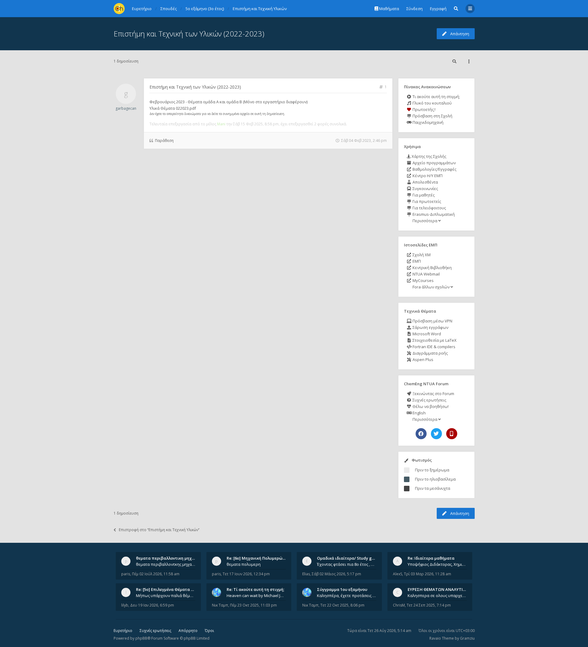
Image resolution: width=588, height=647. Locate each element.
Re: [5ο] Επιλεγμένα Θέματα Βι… (167, 589)
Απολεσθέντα (425, 182)
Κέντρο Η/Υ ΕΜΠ (427, 175)
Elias (306, 574)
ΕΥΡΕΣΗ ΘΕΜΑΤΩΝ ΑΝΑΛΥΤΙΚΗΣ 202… (444, 589)
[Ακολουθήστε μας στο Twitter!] (436, 433)
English (419, 413)
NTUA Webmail (426, 274)
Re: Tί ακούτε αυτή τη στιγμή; (255, 589)
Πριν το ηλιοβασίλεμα (435, 479)
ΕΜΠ (416, 261)
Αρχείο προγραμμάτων (434, 163)
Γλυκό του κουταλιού (432, 103)
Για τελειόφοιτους (429, 208)
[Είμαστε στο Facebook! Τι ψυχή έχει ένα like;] (421, 433)
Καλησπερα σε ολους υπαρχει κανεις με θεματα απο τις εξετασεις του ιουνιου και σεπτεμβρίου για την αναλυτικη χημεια (437, 595)
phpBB (141, 638)
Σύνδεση (414, 8)
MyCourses (423, 280)
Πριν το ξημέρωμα (432, 470)
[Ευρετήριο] (119, 8)
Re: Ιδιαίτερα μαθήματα (431, 558)
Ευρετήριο (123, 630)
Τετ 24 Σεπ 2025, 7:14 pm (429, 605)
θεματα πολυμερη (244, 564)
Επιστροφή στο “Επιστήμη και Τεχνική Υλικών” (159, 529)
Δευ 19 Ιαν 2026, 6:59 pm (152, 605)
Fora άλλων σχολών (431, 287)
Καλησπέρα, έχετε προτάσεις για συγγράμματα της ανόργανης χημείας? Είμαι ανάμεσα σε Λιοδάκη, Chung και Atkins (346, 595)
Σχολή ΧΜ (421, 254)
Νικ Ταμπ (220, 605)
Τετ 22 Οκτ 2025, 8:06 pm (342, 605)
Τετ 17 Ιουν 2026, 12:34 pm (246, 574)
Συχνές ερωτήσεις (429, 400)
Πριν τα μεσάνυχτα (432, 488)
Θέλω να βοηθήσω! (430, 406)
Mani (221, 124)
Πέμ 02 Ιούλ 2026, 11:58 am (155, 574)
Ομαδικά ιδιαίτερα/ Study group (349, 558)
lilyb (124, 605)
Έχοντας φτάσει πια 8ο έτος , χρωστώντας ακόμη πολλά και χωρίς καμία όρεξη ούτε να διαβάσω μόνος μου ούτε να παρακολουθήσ (346, 564)
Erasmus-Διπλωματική (433, 214)
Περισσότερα (425, 220)
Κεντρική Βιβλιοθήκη (432, 267)
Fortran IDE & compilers (433, 346)
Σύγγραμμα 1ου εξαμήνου (342, 589)
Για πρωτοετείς (426, 201)
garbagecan (125, 108)
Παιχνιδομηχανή (427, 122)
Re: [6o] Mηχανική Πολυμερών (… (258, 558)
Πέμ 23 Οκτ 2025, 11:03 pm (253, 605)
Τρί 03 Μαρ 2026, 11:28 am (427, 574)
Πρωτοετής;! (423, 109)
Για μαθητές (423, 195)
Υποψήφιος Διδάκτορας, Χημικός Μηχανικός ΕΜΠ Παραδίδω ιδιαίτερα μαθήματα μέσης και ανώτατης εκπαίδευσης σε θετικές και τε (437, 564)
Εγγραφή (438, 8)
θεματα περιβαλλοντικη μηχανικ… (169, 558)
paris (125, 574)
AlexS (397, 574)
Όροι (209, 630)
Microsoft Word (426, 334)
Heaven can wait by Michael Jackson (256, 595)
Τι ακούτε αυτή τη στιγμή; (436, 96)
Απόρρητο (188, 630)
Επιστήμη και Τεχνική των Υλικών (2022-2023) (189, 34)
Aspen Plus (422, 359)
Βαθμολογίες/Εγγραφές (434, 169)
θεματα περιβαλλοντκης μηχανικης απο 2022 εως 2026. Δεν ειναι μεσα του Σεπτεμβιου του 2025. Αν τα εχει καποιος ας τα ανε (165, 564)
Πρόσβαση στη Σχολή (432, 116)
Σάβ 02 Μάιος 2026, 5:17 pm (336, 574)
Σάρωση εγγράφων (430, 327)
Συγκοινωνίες (425, 188)
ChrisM (399, 605)
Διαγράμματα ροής (430, 353)
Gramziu (467, 638)
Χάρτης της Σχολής (428, 156)
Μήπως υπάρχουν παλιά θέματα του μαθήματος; (165, 595)
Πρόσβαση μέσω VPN (432, 321)
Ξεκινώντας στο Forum (433, 393)
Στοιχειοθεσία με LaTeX (434, 340)
